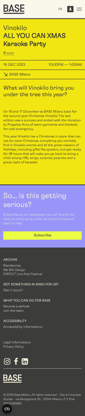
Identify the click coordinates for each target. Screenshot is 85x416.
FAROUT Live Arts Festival (22, 274)
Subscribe (42, 235)
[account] (70, 10)
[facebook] (16, 363)
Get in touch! (13, 290)
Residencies (12, 265)
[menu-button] (79, 9)
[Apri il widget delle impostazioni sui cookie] (7, 409)
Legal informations (17, 342)
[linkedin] (25, 363)
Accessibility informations (22, 326)
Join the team (13, 310)
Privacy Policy (13, 346)
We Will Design (14, 270)
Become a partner (16, 306)
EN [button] (60, 9)
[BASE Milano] (12, 378)
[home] (14, 9)
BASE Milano (19, 74)
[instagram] (7, 363)
